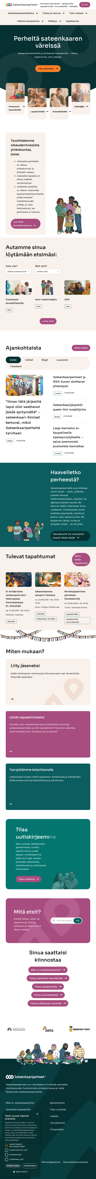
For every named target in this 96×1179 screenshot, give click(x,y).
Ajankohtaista (57, 1102)
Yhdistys (52, 21)
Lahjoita (54, 1116)
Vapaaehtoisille (46, 6)
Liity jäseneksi (57, 1122)
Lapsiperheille (67, 4)
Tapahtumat (72, 21)
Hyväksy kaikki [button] (13, 1166)
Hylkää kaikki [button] (30, 1166)
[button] (21, 1172)
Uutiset (29, 360)
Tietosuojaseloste (50, 1162)
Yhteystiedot (57, 1129)
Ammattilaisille (61, 6)
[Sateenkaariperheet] (22, 4)
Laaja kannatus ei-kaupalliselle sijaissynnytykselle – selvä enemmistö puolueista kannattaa (68, 437)
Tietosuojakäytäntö (12, 1140)
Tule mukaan (76, 13)
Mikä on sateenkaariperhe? (20, 1102)
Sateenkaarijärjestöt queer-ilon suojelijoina (69, 407)
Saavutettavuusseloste (75, 1162)
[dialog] (21, 1143)
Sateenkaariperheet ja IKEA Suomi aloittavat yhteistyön (69, 381)
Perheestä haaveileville (50, 4)
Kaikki (13, 360)
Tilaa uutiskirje (58, 1109)
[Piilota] (37, 13)
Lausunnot (62, 360)
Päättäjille (73, 6)
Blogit (45, 360)
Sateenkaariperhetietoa (21, 13)
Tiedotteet (16, 366)
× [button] (37, 1114)
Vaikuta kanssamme (28, 21)
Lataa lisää (48, 321)
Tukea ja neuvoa (51, 13)
